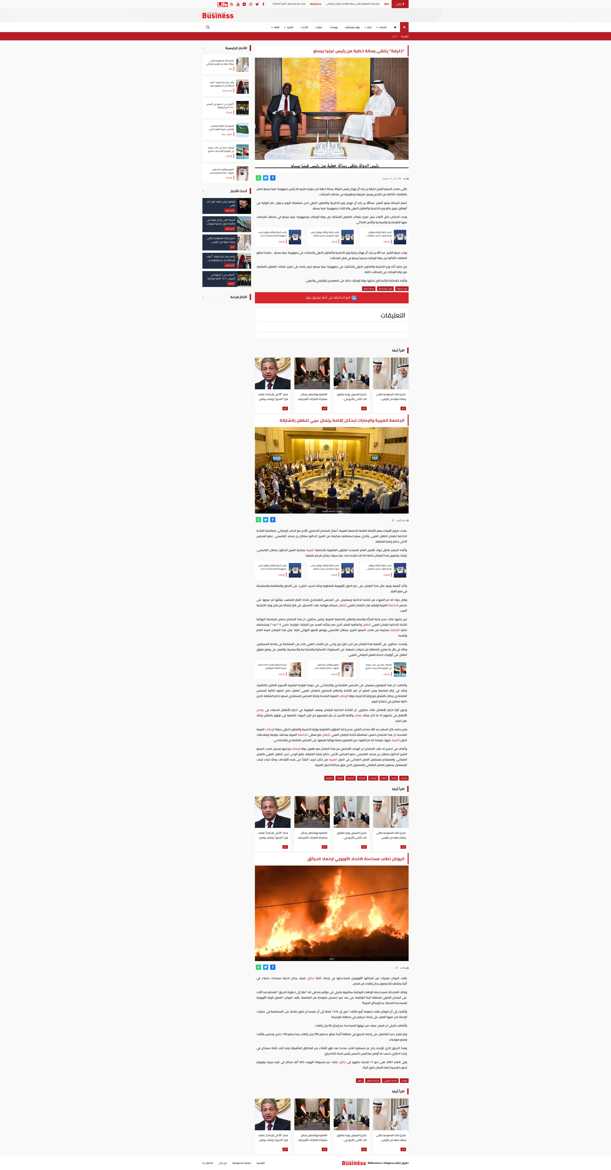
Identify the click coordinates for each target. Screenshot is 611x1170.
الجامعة (393, 605)
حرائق (311, 978)
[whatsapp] (258, 178)
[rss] (231, 4)
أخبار (395, 36)
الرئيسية (405, 36)
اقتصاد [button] (382, 27)
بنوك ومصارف (352, 27)
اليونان (404, 1080)
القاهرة (329, 778)
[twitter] (265, 178)
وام (405, 179)
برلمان (260, 710)
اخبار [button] (369, 27)
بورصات (333, 27)
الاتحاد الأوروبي (390, 1080)
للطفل (342, 605)
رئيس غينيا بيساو (385, 288)
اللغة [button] (276, 27)
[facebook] (273, 178)
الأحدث (304, 27)
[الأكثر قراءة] (203, 297)
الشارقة (395, 630)
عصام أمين (402, 520)
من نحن (223, 1162)
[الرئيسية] (395, 27)
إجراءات (404, 778)
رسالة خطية (369, 288)
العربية (310, 550)
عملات (319, 27)
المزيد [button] (290, 27)
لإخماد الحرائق (373, 1080)
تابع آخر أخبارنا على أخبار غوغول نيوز (328, 297)
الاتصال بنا (207, 1162)
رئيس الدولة (402, 288)
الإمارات (343, 696)
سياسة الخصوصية (241, 1162)
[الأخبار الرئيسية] (203, 48)
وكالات (403, 968)
